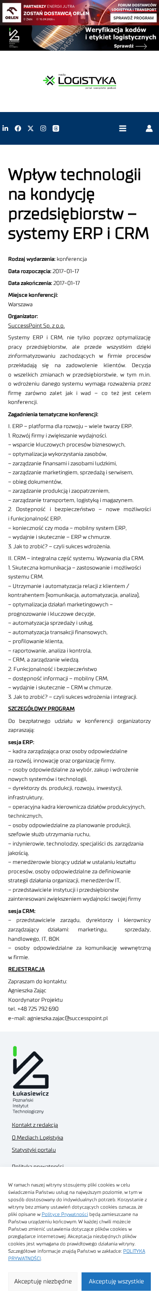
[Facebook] (18, 128)
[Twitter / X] (30, 128)
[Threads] (56, 128)
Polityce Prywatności (65, 1214)
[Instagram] (43, 128)
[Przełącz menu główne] (122, 128)
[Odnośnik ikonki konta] (149, 128)
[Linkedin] (5, 128)
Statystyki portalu (34, 1150)
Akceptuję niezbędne (43, 1282)
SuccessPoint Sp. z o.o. (36, 326)
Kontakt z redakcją (35, 1125)
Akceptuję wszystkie (116, 1282)
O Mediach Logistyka (37, 1138)
